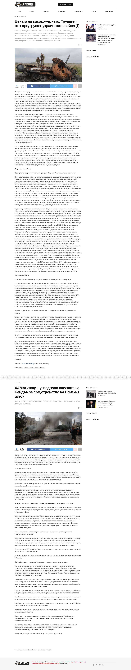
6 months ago (102, 29)
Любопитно (109, 11)
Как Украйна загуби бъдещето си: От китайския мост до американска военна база (106, 403)
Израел (34, 650)
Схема (32, 11)
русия (36, 367)
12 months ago (102, 407)
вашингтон (22, 650)
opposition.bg (45, 662)
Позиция (46, 11)
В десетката (78, 11)
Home (16, 16)
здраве (93, 11)
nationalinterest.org (28, 363)
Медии (26, 367)
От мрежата (61, 11)
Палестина (41, 650)
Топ (19, 11)
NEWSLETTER (66, 4)
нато (31, 367)
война (20, 367)
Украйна (42, 367)
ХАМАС (49, 650)
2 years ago (102, 44)
